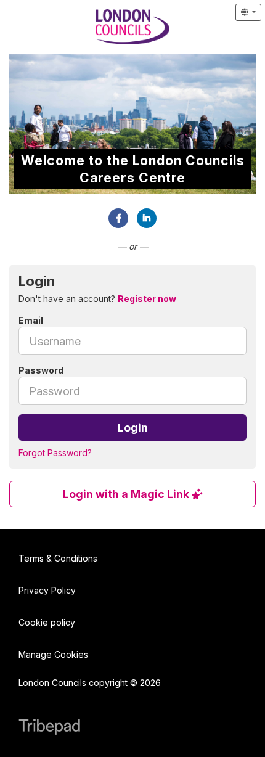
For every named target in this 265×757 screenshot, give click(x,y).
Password (40, 370)
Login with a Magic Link (127, 494)
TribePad (49, 728)
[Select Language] (248, 12)
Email (30, 320)
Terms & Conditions (57, 558)
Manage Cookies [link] (53, 654)
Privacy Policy (47, 590)
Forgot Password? (55, 453)
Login (133, 427)
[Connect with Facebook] (118, 218)
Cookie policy (46, 622)
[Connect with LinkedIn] (147, 218)
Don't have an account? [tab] (97, 298)
